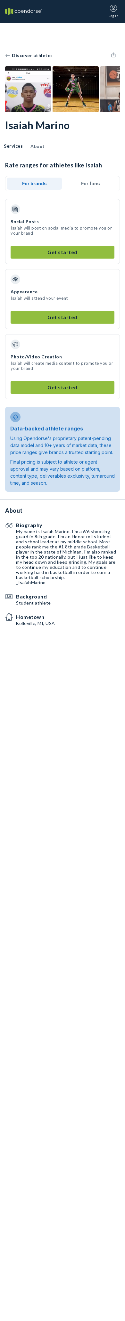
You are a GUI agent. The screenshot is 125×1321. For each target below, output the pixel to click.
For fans (90, 183)
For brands (34, 183)
